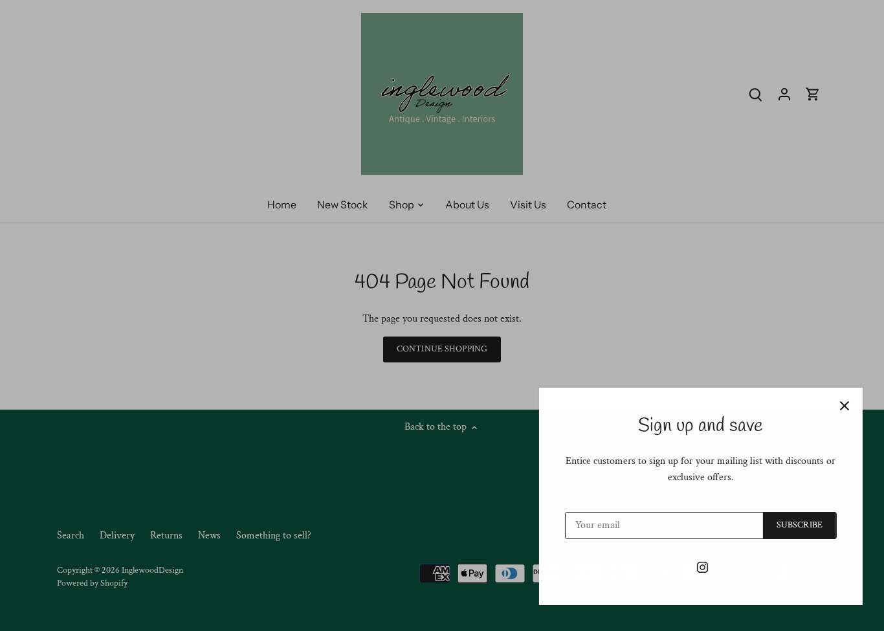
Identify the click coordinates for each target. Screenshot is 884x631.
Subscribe (795, 525)
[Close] (840, 406)
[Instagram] (697, 567)
